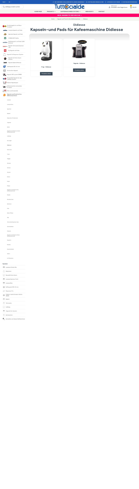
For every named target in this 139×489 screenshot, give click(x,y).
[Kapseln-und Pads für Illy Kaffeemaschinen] (5, 190)
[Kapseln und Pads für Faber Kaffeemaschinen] (5, 235)
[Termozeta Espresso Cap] (5, 222)
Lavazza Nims (10, 104)
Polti (8, 208)
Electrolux (9, 149)
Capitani (9, 122)
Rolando (9, 231)
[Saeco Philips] (5, 213)
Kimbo (8, 176)
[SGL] (5, 217)
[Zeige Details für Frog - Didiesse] (46, 51)
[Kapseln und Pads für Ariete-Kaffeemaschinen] (5, 131)
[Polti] (5, 208)
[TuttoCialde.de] (69, 6)
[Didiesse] (5, 145)
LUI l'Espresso (10, 258)
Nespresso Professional (12, 118)
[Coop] (5, 154)
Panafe (8, 195)
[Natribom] (5, 204)
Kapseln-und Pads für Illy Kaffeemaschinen (13, 190)
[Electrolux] (5, 149)
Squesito (9, 240)
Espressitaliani (10, 249)
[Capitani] (5, 122)
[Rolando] (5, 231)
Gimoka (9, 163)
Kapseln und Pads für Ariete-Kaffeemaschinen (13, 131)
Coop (8, 154)
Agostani (9, 109)
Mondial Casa (10, 199)
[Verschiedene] (5, 226)
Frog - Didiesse (46, 67)
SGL (8, 217)
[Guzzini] (5, 172)
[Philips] (5, 185)
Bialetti (8, 113)
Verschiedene (10, 226)
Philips (8, 185)
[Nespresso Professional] (5, 118)
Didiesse (85, 19)
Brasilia (8, 244)
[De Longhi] (5, 140)
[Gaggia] (5, 158)
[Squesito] (5, 240)
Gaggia (8, 158)
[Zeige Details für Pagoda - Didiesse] (79, 49)
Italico (8, 253)
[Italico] (5, 253)
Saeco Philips (10, 213)
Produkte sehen (46, 73)
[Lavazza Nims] (5, 104)
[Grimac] (5, 167)
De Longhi (9, 140)
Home (53, 19)
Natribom (9, 204)
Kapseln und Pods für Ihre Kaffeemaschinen (68, 19)
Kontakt (102, 11)
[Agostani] (5, 109)
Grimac (9, 167)
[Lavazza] (5, 100)
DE (9, 2)
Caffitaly (9, 136)
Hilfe (4, 2)
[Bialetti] (5, 113)
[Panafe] (5, 194)
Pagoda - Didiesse (79, 63)
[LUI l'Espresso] (5, 258)
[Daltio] (5, 127)
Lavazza (9, 100)
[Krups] (5, 181)
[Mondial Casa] (5, 199)
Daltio (8, 127)
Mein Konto (89, 11)
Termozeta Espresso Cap (13, 222)
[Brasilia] (5, 244)
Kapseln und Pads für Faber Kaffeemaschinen (13, 235)
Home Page (38, 11)
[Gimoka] (5, 163)
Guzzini (8, 172)
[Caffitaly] (5, 136)
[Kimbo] (5, 176)
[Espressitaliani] (5, 249)
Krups (8, 181)
